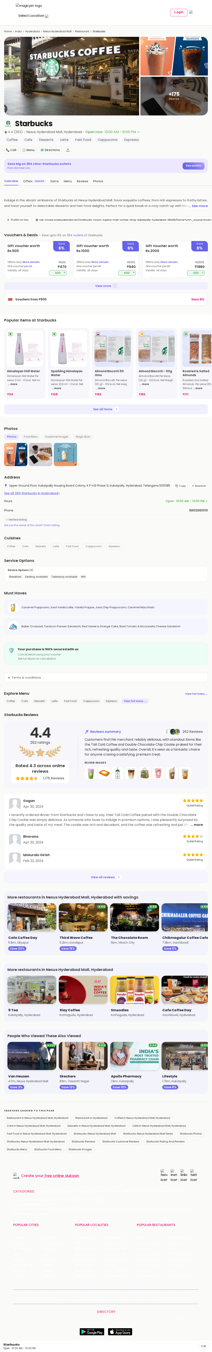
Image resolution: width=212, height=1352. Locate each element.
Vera (112, 1300)
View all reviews (103, 877)
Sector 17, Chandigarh (120, 1254)
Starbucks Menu (17, 1149)
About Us (47, 1293)
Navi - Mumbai (23, 1265)
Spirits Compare (110, 1293)
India (18, 31)
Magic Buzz (83, 436)
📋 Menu (28, 150)
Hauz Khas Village (87, 1276)
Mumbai (49, 1260)
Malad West (83, 1271)
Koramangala (85, 1238)
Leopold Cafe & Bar (181, 1265)
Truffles (142, 1238)
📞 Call (11, 150)
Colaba (110, 1265)
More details (31, 262)
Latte (56, 546)
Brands (64, 1300)
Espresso (114, 546)
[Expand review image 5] (145, 773)
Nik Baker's (144, 1249)
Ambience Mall (116, 1249)
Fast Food (72, 546)
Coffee (11, 546)
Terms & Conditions (137, 1293)
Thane (48, 1265)
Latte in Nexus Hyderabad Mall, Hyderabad (159, 1126)
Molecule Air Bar (148, 1254)
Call (203, 1346)
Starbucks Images (80, 1149)
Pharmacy (165, 1191)
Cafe (25, 546)
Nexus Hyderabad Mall (57, 31)
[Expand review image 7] (171, 773)
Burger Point (176, 1243)
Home (8, 31)
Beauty (66, 1191)
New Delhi (20, 1238)
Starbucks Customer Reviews (120, 1141)
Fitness (114, 1191)
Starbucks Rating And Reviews (165, 1141)
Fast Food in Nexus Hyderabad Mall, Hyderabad (37, 1133)
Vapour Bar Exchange (152, 1260)
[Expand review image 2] (104, 773)
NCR (46, 1254)
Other (182, 1191)
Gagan (29, 800)
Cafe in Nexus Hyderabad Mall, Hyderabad (33, 1126)
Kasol (17, 1276)
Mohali (18, 1260)
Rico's (171, 1271)
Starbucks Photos (191, 1133)
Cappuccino (94, 546)
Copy (182, 486)
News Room (29, 1293)
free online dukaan (62, 1175)
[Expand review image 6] (158, 773)
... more (12, 384)
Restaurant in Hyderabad (91, 1118)
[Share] (68, 150)
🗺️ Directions (50, 150)
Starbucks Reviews (83, 1141)
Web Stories (144, 1300)
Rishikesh (19, 1271)
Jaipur (17, 1254)
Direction (200, 486)
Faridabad (50, 1249)
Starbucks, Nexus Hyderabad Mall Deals (148, 1133)
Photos (11, 436)
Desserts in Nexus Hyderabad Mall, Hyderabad (96, 1126)
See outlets (193, 165)
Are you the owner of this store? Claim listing (32, 525)
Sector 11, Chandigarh (90, 1260)
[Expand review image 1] (91, 773)
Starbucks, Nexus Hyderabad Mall (95, 1133)
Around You (64, 1293)
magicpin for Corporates (89, 1300)
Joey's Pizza (145, 1271)
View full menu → (196, 694)
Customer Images (56, 436)
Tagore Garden (116, 1276)
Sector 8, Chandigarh (90, 1254)
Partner (186, 1293)
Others (177, 1318)
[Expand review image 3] (118, 773)
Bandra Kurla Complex (90, 1265)
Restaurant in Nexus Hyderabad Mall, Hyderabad (37, 1118)
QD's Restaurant (148, 1276)
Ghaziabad (21, 1249)
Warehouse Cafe (179, 1254)
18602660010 (198, 510)
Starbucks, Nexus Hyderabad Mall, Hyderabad (36, 1141)
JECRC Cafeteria (179, 1260)
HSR (77, 1243)
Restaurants (48, 1191)
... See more (198, 206)
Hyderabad (32, 31)
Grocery (98, 1191)
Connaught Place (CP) (120, 1271)
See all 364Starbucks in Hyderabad (32, 493)
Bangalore (20, 1243)
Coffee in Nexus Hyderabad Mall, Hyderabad (142, 1118)
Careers (127, 1300)
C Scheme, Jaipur (118, 1260)
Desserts (40, 546)
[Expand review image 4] (131, 773)
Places (173, 1293)
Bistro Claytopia (178, 1238)
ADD (60, 273)
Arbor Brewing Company (152, 1243)
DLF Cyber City (85, 1249)
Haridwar (49, 1276)
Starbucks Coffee (149, 1265)
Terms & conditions (26, 677)
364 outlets (75, 235)
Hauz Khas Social (179, 1276)
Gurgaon (49, 1238)
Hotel (149, 1191)
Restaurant (82, 31)
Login (178, 12)
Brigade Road (114, 1238)
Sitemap (159, 1293)
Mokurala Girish (36, 855)
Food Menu (31, 436)
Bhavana (30, 836)
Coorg (47, 1271)
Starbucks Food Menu (47, 1149)
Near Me (90, 1293)
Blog (78, 1293)
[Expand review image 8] (185, 773)
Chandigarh (51, 1243)
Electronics (132, 1191)
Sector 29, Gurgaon (119, 1243)
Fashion (82, 1191)
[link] (25, 363)
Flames (172, 1249)
